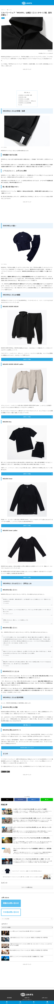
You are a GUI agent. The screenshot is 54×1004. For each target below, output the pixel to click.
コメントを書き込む (27, 887)
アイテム (4, 771)
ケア (8, 771)
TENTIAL (5, 147)
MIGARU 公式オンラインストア (27, 747)
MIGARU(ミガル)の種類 (24, 99)
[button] (51, 919)
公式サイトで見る (27, 359)
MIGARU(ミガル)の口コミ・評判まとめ (27, 101)
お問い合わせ (44, 997)
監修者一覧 (27, 997)
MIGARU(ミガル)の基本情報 (25, 102)
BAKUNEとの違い (23, 97)
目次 (25, 92)
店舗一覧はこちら (27, 725)
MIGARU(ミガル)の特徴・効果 (25, 95)
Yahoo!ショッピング (9, 613)
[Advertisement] (27, 79)
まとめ (20, 104)
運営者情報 (9, 997)
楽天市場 (7, 603)
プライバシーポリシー (27, 999)
